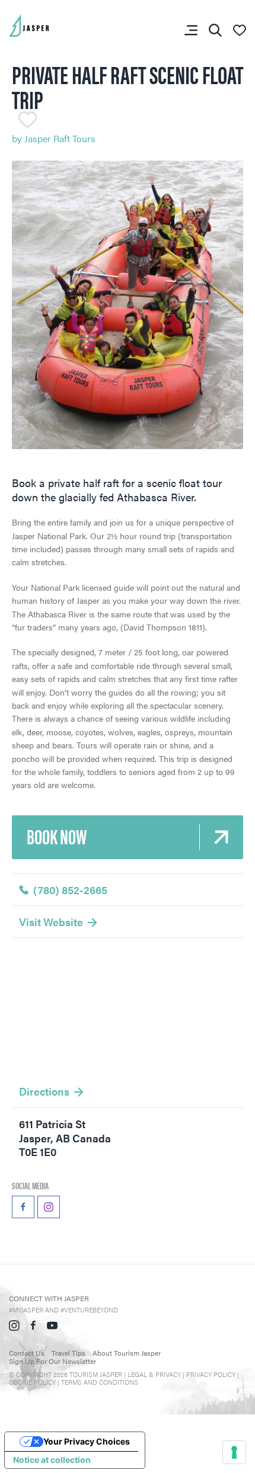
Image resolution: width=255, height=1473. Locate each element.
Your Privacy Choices (86, 1441)
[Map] (127, 1010)
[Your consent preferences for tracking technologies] (234, 1452)
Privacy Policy (210, 1374)
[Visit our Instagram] (14, 1323)
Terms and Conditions (99, 1382)
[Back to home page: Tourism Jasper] (47, 24)
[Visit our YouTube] (52, 1323)
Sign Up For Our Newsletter (52, 1361)
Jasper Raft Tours (59, 138)
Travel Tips (68, 1353)
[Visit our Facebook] (33, 1323)
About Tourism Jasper (127, 1353)
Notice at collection (52, 1460)
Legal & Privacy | (157, 1374)
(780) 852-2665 (70, 889)
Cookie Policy (32, 1382)
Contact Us (26, 1353)
